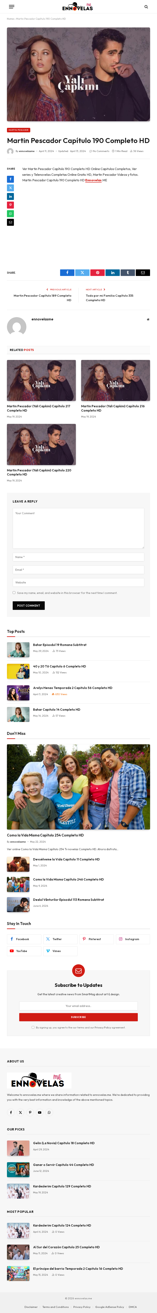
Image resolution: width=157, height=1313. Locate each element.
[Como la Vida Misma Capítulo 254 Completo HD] (78, 787)
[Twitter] (10, 187)
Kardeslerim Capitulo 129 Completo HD (62, 1186)
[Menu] (11, 6)
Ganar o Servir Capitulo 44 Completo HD (63, 1165)
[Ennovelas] (78, 6)
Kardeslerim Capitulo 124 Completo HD (62, 1225)
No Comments (101, 151)
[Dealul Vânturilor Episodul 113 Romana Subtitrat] (18, 904)
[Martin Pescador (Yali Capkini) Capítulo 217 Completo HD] (41, 380)
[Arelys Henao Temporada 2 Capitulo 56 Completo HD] (18, 692)
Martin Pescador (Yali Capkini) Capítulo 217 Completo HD (38, 408)
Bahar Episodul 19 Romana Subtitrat (59, 645)
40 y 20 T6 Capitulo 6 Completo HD (59, 666)
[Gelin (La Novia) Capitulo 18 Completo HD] (18, 1148)
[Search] (146, 6)
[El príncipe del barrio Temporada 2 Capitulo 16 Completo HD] (18, 1273)
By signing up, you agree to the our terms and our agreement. (80, 1027)
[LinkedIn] (10, 196)
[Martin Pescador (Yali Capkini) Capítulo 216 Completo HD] (115, 380)
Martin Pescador (19, 130)
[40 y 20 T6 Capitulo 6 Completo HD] (18, 671)
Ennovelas (93, 180)
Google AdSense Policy (109, 1306)
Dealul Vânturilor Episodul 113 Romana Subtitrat (68, 900)
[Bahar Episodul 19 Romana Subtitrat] (18, 649)
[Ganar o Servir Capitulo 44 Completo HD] (18, 1169)
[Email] (10, 222)
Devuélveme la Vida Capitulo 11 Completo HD (66, 859)
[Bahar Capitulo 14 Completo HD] (18, 714)
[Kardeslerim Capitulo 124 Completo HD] (18, 1230)
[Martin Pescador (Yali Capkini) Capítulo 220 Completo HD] (41, 444)
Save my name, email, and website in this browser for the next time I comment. (67, 593)
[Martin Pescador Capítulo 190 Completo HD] (78, 74)
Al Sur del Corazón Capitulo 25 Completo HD (66, 1247)
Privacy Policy (103, 1027)
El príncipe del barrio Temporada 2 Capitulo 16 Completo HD (78, 1269)
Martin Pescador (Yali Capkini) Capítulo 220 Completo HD (39, 472)
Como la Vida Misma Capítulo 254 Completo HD (45, 835)
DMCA (133, 1306)
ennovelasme (27, 151)
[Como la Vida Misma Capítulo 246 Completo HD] (18, 884)
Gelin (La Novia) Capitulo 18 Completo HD (64, 1143)
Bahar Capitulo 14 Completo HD (56, 710)
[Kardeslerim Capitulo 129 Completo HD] (18, 1191)
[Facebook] (10, 179)
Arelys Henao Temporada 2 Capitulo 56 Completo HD (72, 688)
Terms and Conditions (55, 1306)
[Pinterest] (10, 205)
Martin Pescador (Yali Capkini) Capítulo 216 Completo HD (113, 408)
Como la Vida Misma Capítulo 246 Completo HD (68, 879)
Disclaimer (31, 1306)
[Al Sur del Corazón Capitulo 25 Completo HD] (18, 1252)
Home (10, 18)
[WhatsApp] (10, 213)
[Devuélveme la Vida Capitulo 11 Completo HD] (18, 864)
